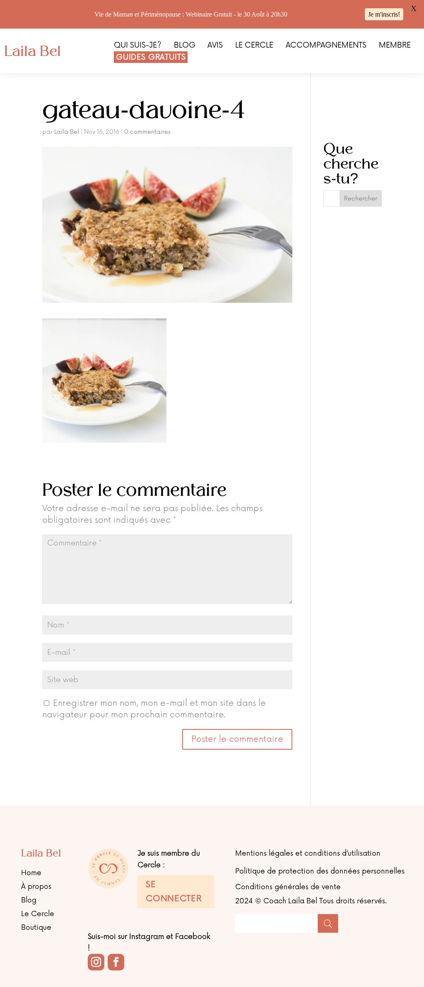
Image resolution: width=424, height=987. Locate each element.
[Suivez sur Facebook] (116, 962)
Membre (395, 46)
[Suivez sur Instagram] (96, 962)
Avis (215, 46)
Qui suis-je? (137, 46)
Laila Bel (66, 131)
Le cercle (254, 46)
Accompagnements (326, 46)
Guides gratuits (151, 57)
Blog (184, 46)
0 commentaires (147, 131)
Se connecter (174, 892)
